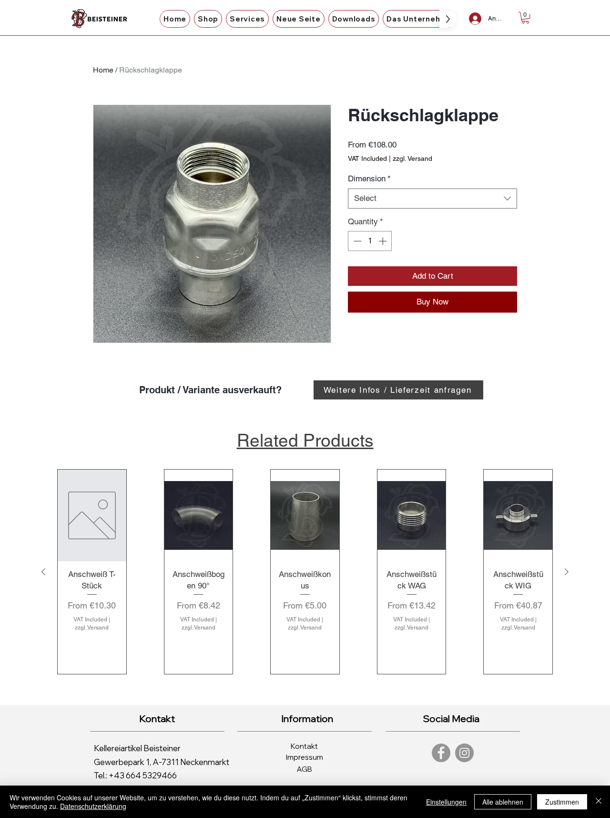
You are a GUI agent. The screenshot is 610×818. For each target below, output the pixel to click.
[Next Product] (566, 571)
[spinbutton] (370, 241)
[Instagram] (464, 753)
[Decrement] (356, 241)
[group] (305, 571)
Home (103, 69)
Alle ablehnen (502, 802)
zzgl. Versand (412, 158)
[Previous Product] (43, 571)
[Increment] (383, 241)
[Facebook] (441, 753)
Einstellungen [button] (446, 802)
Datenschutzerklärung (93, 806)
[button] (208, 19)
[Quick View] (92, 515)
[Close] (598, 801)
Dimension (369, 178)
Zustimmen (562, 802)
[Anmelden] (475, 19)
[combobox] (432, 199)
